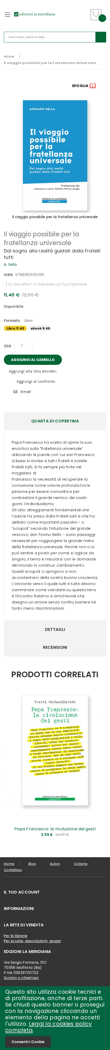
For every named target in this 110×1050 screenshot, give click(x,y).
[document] (55, 1018)
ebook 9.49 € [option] (40, 328)
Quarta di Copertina (55, 421)
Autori (55, 863)
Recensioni (55, 647)
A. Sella (10, 264)
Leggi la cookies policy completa (48, 1027)
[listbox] (55, 329)
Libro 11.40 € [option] (15, 328)
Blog (32, 863)
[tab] (55, 421)
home (9, 863)
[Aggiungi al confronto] (98, 837)
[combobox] (55, 37)
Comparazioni (83, 18)
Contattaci (13, 869)
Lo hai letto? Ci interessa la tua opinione (47, 284)
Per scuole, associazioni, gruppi (32, 940)
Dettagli (55, 629)
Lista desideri (84, 11)
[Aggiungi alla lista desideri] (98, 828)
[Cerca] (100, 37)
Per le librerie (16, 935)
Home (9, 56)
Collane (80, 863)
